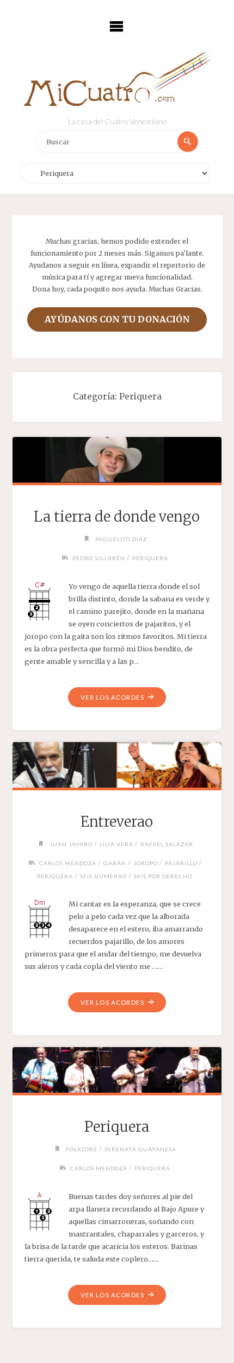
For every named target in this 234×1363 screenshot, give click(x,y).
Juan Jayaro (71, 844)
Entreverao (117, 822)
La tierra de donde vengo (117, 516)
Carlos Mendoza (67, 863)
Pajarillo (181, 863)
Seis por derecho (163, 876)
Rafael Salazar (166, 844)
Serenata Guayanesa (140, 1149)
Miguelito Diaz (121, 539)
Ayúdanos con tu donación (117, 319)
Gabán (114, 863)
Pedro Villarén (98, 558)
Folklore (81, 1149)
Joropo (145, 863)
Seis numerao (103, 876)
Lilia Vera (116, 844)
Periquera (150, 558)
